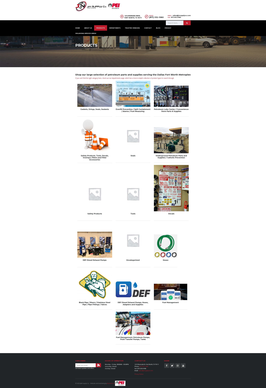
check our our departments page (113, 78)
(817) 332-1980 (156, 17)
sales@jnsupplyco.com (182, 15)
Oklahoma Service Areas (85, 33)
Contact (148, 28)
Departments (115, 28)
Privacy (168, 28)
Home (77, 28)
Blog (158, 28)
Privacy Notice (139, 374)
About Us (88, 28)
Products (100, 28)
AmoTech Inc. (111, 383)
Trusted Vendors (132, 28)
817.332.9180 (176, 17)
